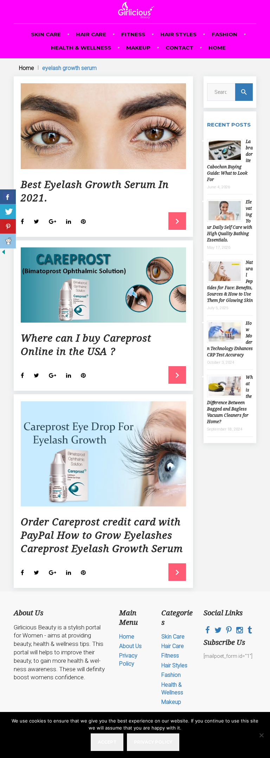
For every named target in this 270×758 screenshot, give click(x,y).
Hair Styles (178, 34)
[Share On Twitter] (8, 211)
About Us (130, 646)
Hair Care (91, 34)
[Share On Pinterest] (8, 226)
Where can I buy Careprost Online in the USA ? (86, 344)
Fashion (224, 34)
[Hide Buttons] (3, 254)
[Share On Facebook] (8, 196)
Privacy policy (153, 742)
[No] (261, 735)
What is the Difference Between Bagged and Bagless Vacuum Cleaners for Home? (230, 399)
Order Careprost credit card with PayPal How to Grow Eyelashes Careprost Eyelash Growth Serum (102, 535)
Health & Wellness (81, 47)
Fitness (133, 34)
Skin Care (46, 34)
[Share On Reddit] (8, 241)
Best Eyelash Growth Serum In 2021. (95, 190)
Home (217, 47)
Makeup (138, 47)
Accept (107, 742)
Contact (179, 47)
